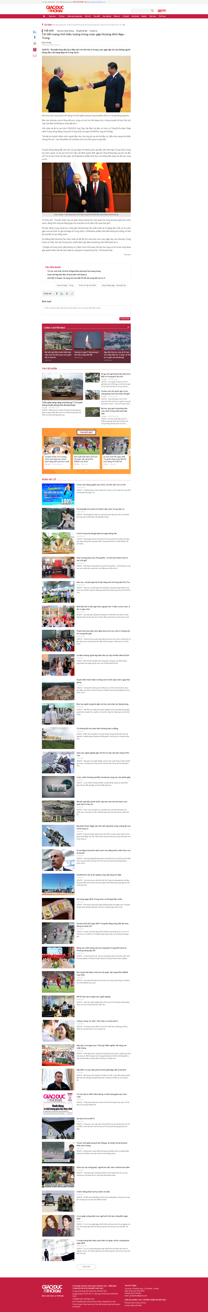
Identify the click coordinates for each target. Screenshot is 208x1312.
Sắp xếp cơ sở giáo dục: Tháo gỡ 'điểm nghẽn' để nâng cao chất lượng (102, 1046)
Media (144, 16)
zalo (34, 31)
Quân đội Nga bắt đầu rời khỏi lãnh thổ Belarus (67, 275)
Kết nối (87, 16)
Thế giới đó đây (81, 31)
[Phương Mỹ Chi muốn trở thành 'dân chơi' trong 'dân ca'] (58, 519)
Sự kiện (48, 25)
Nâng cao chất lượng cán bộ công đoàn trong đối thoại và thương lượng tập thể (101, 949)
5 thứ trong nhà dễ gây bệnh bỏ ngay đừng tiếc (97, 533)
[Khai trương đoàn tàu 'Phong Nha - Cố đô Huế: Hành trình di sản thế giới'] (58, 567)
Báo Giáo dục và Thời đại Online (55, 9)
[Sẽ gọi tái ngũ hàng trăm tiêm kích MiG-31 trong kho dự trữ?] (92, 378)
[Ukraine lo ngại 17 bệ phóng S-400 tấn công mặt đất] (58, 341)
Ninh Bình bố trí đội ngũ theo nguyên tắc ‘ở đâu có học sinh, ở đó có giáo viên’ (103, 608)
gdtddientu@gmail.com (98, 2)
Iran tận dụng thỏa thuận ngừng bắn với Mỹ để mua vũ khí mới (117, 353)
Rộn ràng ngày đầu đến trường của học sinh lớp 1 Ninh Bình (102, 1289)
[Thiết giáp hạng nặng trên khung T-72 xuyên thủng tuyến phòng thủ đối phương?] (62, 386)
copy (72, 293)
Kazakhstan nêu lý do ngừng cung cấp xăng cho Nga (99, 875)
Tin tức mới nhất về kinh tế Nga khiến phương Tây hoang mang (74, 271)
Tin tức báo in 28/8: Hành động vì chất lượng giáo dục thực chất (102, 1095)
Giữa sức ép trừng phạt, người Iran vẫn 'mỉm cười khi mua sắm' (103, 1167)
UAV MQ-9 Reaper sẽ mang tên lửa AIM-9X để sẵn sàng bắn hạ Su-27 (76, 278)
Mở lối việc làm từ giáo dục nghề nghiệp (114, 458)
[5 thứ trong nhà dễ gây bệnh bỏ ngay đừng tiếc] (58, 543)
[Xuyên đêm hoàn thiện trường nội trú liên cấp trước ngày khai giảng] (58, 689)
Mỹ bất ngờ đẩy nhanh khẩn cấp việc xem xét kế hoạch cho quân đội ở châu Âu (102, 803)
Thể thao (162, 16)
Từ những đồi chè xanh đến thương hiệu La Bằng (97, 729)
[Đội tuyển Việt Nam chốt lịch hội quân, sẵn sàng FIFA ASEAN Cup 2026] (57, 446)
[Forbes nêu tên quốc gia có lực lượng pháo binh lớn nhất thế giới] (92, 395)
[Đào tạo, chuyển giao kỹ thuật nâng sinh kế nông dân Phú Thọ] (58, 592)
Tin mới (34, 55)
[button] (121, 327)
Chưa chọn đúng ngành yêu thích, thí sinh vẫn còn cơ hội (101, 485)
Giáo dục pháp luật (74, 16)
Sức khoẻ (135, 16)
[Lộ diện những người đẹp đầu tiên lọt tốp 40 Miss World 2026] (58, 665)
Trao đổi (96, 16)
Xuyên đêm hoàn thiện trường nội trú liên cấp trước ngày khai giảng (103, 681)
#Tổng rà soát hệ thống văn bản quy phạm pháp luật (68, 25)
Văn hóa (153, 16)
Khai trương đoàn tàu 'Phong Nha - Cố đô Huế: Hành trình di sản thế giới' (102, 559)
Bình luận (34, 49)
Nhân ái (117, 16)
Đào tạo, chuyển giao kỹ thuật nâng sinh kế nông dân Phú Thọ (103, 582)
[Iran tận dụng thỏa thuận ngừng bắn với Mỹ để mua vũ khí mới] (117, 341)
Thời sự (61, 16)
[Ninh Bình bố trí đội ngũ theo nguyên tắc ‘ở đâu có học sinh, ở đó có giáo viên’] (58, 616)
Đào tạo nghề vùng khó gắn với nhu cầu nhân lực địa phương (102, 704)
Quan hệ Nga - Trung (65, 285)
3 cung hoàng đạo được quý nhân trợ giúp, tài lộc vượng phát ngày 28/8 (103, 1242)
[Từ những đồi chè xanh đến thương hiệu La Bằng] (58, 738)
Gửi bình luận (124, 319)
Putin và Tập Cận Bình (87, 285)
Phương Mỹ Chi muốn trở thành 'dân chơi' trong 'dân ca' (101, 509)
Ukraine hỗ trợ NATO (86, 1119)
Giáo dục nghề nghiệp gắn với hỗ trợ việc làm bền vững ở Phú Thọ (103, 754)
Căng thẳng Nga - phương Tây (114, 285)
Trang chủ (44, 16)
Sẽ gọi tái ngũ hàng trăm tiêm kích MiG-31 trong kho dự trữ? (115, 375)
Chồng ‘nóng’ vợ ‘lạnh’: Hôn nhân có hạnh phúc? (97, 1021)
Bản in (34, 42)
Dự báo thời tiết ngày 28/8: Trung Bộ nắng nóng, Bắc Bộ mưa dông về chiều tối (85, 459)
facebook (34, 36)
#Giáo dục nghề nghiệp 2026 (95, 25)
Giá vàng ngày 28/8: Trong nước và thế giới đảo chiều (99, 899)
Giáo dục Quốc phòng (65, 31)
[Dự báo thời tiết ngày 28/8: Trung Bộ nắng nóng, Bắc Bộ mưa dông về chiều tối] (86, 446)
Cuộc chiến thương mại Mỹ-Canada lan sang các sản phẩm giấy (103, 777)
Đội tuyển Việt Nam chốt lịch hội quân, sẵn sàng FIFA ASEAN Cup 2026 (56, 459)
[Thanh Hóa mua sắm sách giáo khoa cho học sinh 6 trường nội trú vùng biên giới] (58, 640)
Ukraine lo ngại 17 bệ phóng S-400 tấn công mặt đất (57, 353)
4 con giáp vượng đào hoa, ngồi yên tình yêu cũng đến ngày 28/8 (102, 1217)
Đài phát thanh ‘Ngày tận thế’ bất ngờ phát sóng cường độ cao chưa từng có (104, 827)
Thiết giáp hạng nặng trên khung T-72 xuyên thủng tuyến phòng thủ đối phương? (62, 403)
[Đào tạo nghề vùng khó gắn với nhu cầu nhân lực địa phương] (58, 714)
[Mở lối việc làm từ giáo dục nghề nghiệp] (115, 446)
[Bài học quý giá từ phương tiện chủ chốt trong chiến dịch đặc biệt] (92, 412)
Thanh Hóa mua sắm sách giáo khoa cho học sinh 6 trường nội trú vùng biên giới (103, 632)
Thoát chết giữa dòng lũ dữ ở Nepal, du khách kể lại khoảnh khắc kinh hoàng (102, 1144)
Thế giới (126, 16)
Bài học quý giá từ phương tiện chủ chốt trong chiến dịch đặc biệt (114, 411)
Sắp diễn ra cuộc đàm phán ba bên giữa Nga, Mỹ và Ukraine (101, 1070)
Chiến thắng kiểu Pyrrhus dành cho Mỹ (93, 1192)
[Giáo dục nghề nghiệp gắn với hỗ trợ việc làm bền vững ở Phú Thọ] (58, 762)
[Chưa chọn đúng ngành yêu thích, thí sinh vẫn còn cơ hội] (58, 494)
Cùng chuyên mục (54, 327)
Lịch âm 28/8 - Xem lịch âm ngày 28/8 (92, 1265)
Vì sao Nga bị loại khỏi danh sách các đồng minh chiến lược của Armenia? (103, 851)
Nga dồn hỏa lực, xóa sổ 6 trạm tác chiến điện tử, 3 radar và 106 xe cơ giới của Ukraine (87, 355)
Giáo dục (52, 16)
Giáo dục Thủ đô (162, 10)
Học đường (107, 16)
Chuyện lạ (93, 31)
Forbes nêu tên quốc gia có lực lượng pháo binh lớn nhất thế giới (115, 392)
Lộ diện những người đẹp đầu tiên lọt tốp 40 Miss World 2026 (103, 655)
